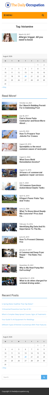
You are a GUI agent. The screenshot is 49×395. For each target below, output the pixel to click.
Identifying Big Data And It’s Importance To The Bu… (32, 227)
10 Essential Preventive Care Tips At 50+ (16, 309)
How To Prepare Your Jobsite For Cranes (29, 135)
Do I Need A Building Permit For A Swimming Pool (32, 106)
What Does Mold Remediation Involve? (29, 160)
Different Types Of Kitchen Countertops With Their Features (24, 325)
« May (4, 87)
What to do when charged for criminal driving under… (33, 281)
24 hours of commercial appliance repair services (31, 173)
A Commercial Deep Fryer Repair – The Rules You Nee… (31, 254)
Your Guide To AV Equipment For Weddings (18, 319)
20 (25, 76)
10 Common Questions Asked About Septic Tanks (31, 186)
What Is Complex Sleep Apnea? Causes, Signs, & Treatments (24, 314)
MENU (9, 15)
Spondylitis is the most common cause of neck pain (32, 147)
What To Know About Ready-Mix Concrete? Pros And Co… (32, 213)
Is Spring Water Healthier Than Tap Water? (17, 304)
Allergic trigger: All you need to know (31, 38)
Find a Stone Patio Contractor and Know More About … (32, 120)
